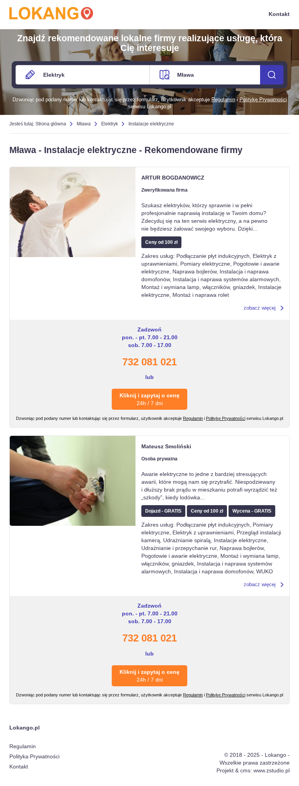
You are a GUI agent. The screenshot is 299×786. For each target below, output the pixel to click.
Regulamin (223, 99)
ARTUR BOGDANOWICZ (172, 177)
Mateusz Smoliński (166, 446)
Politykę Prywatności (263, 99)
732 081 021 (149, 362)
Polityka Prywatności (34, 756)
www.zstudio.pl (271, 770)
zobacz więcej (260, 308)
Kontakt (279, 14)
